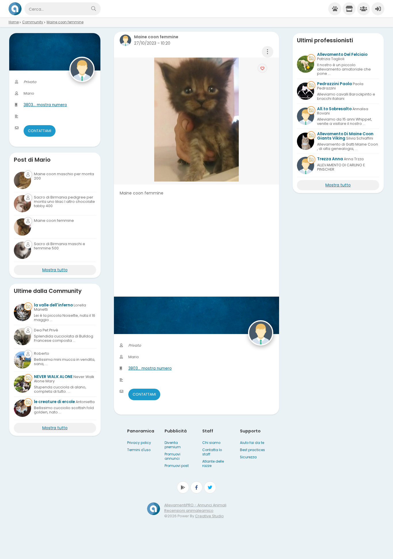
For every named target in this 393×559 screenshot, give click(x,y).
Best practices (252, 450)
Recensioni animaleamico (188, 510)
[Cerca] (93, 8)
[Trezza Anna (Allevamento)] (305, 165)
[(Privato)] (22, 336)
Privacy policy (139, 442)
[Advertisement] (196, 256)
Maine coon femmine (65, 22)
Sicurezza (248, 457)
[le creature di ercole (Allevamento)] (22, 408)
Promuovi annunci (172, 456)
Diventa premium (173, 444)
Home (14, 22)
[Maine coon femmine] (22, 227)
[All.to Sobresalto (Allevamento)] (305, 116)
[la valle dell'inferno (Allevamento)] (22, 312)
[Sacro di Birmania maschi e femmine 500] (22, 250)
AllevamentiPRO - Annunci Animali (195, 505)
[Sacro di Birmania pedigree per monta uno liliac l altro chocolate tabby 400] (22, 203)
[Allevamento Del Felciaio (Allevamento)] (305, 64)
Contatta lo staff (212, 452)
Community (32, 22)
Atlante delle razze (213, 463)
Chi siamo (211, 442)
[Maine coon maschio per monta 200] (22, 180)
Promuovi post (177, 465)
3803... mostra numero (150, 368)
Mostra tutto (55, 270)
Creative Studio (209, 516)
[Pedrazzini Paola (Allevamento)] (305, 91)
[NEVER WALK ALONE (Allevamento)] (22, 384)
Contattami (144, 394)
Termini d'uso (138, 450)
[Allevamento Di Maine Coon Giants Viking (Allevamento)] (305, 141)
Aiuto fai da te (252, 442)
